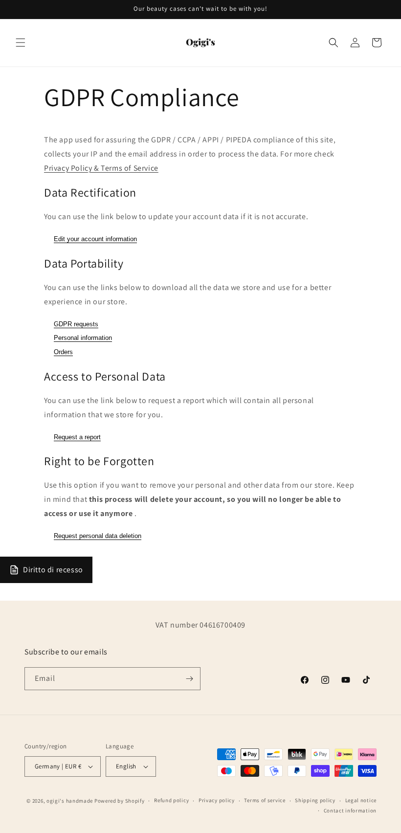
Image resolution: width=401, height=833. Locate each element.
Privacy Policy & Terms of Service (101, 168)
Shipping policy (315, 800)
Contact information (350, 810)
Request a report (77, 437)
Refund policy (171, 800)
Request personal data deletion (97, 536)
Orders (63, 352)
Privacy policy (217, 800)
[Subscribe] (189, 678)
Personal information (83, 337)
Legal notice (361, 800)
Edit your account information (95, 239)
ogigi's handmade (69, 800)
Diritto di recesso (53, 569)
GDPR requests (76, 324)
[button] (20, 42)
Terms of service (264, 800)
